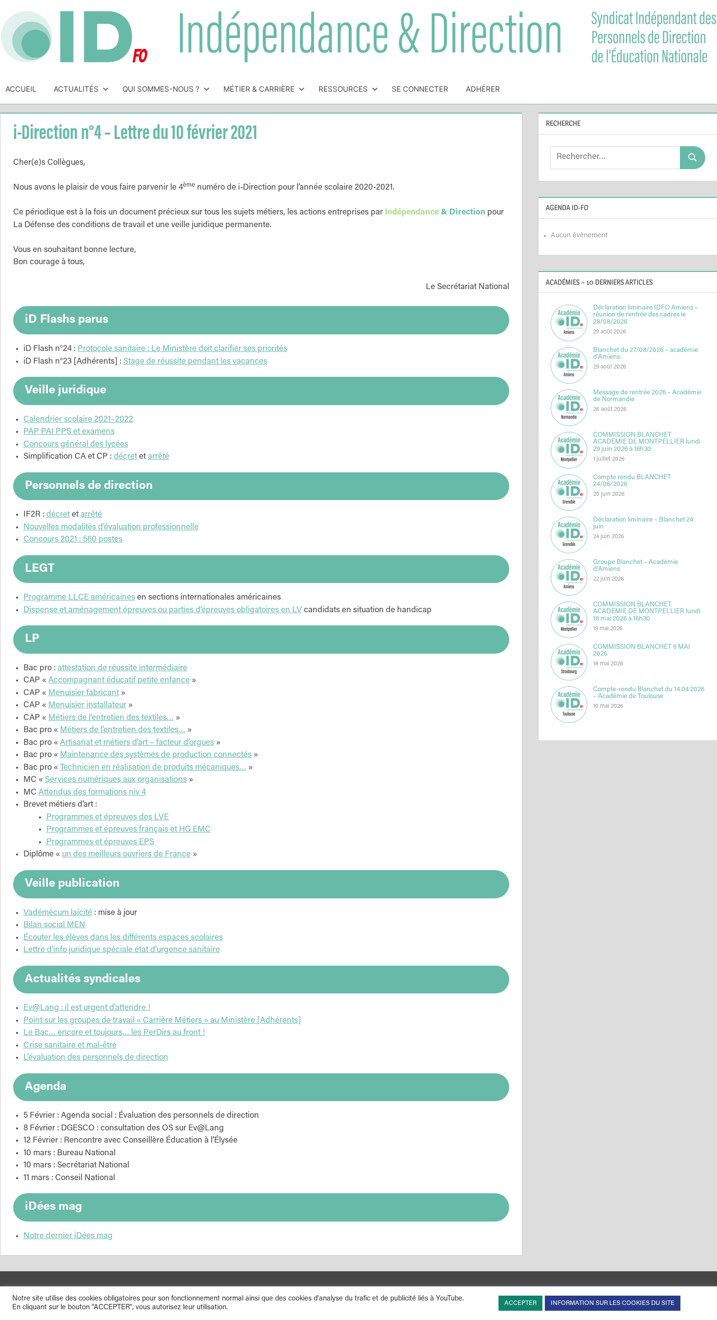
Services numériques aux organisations (116, 780)
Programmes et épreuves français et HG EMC (128, 830)
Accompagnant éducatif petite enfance (119, 681)
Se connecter (420, 89)
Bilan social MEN (54, 925)
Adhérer (483, 89)
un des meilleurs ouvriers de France (126, 855)
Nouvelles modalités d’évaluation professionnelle (111, 528)
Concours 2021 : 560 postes (72, 540)
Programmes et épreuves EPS (100, 842)
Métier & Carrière (259, 89)
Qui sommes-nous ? (160, 89)
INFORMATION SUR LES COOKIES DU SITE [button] (613, 1303)
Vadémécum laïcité (57, 913)
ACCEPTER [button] (520, 1303)
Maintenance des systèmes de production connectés (156, 755)
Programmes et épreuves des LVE (107, 818)
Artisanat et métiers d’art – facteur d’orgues (137, 743)
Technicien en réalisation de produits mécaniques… (153, 768)
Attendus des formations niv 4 (92, 793)
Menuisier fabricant (83, 693)
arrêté (158, 457)
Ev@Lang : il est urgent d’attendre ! (86, 1008)
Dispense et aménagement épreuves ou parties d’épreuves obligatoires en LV (162, 610)
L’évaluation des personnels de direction (95, 1058)
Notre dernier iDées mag (68, 1236)
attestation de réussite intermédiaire (122, 668)
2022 (124, 420)
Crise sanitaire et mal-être (70, 1046)
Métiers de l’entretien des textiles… (111, 718)
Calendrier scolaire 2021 (67, 420)
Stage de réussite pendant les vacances (195, 362)
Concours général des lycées (75, 445)
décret (125, 457)
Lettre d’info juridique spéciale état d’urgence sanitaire (121, 950)
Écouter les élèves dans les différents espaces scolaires (123, 938)
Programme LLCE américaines (79, 598)
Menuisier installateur (87, 705)
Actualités (76, 89)
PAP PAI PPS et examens (69, 432)
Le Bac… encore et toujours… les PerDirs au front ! (114, 1033)
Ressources (343, 89)
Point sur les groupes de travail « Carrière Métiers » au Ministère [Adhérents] (162, 1021)
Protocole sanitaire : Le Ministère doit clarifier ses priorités (182, 349)
